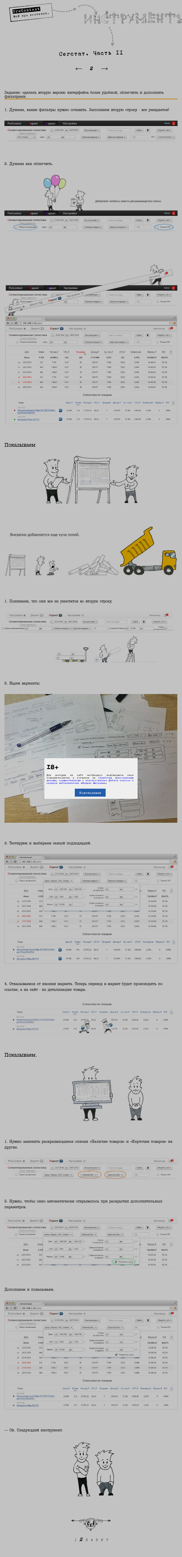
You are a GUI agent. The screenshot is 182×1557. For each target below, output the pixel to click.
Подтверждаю (90, 793)
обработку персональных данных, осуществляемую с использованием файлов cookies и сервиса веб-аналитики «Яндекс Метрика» (90, 780)
